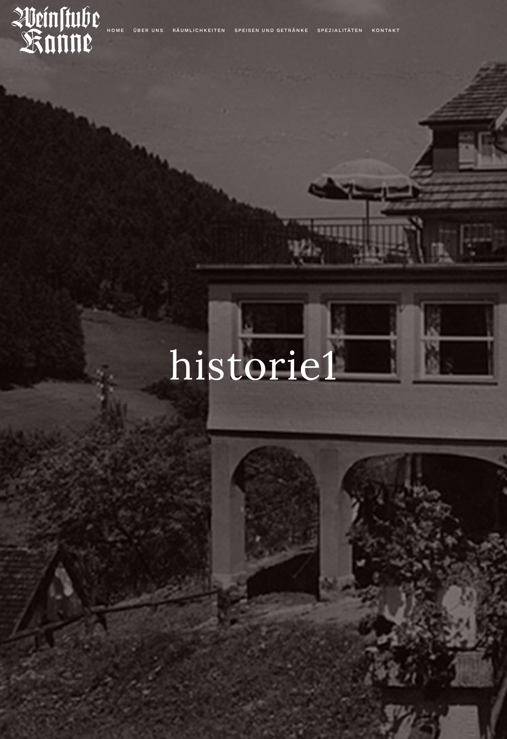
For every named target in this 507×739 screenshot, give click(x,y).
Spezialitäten (340, 30)
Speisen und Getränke (271, 30)
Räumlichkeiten (199, 30)
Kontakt (386, 30)
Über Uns (148, 30)
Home (115, 30)
